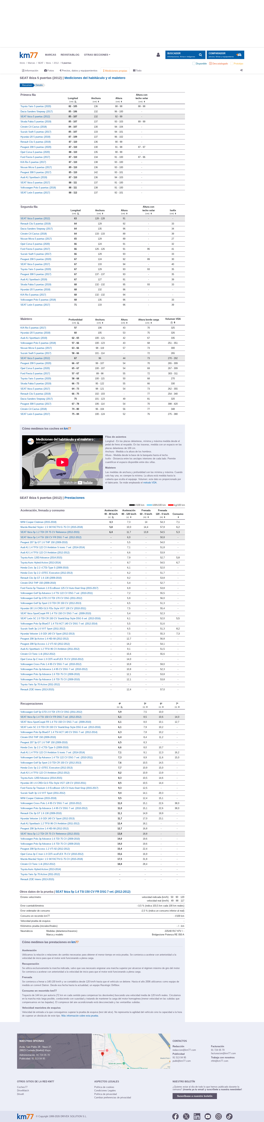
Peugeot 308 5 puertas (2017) (35, 172)
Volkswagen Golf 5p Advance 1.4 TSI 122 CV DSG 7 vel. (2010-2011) (56, 593)
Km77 (28, 54)
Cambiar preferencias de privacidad (112, 1097)
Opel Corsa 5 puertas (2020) (35, 152)
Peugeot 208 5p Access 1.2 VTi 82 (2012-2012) (45, 644)
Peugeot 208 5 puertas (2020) (35, 147)
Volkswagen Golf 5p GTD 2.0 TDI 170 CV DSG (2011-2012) (51, 598)
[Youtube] (208, 1116)
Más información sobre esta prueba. (80, 1015)
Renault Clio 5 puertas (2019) (35, 141)
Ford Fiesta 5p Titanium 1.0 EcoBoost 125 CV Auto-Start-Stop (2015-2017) (59, 588)
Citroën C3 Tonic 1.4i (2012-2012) (37, 654)
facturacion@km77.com (223, 1053)
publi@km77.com (182, 1061)
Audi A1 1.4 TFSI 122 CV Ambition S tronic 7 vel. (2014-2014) (52, 547)
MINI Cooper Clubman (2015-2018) (38, 522)
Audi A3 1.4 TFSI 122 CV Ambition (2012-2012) (45, 552)
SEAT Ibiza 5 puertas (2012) (35, 116)
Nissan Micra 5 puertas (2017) (36, 167)
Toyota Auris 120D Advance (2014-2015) (41, 557)
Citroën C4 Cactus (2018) (33, 126)
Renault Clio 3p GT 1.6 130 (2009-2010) (41, 578)
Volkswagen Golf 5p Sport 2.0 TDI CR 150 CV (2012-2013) (50, 603)
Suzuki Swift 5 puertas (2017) (35, 131)
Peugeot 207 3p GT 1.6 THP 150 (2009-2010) (44, 542)
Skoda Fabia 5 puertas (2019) (35, 121)
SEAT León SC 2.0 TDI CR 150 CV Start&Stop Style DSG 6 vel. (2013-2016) (60, 618)
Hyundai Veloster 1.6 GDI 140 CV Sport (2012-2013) (47, 633)
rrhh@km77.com (219, 1061)
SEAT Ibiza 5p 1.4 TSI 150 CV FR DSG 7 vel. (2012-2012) (50, 537)
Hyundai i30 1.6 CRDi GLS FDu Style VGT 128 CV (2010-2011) (53, 608)
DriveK (20, 1094)
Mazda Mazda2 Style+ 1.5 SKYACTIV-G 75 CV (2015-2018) (51, 527)
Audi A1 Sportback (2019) (33, 177)
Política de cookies (104, 1087)
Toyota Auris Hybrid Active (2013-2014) (40, 562)
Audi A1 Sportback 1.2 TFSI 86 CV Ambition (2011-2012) (49, 649)
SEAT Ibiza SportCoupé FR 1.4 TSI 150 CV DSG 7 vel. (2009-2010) (55, 613)
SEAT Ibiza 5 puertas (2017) (35, 182)
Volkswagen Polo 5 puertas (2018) (38, 187)
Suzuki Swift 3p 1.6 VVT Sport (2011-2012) (42, 628)
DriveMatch (23, 1090)
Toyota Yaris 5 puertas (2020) (35, 106)
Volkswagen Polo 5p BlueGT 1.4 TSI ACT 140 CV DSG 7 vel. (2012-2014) (58, 623)
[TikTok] (229, 1116)
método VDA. (150, 482)
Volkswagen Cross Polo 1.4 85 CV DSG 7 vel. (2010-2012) (50, 664)
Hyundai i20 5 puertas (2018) (35, 136)
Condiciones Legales (105, 1090)
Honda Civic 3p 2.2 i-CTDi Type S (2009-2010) (44, 567)
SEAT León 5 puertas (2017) (35, 192)
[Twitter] (186, 1116)
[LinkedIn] (197, 1116)
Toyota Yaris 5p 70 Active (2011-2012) (40, 684)
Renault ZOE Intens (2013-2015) (37, 689)
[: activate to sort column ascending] (169, 98)
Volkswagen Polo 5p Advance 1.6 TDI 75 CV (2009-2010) (50, 679)
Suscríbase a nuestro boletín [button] (194, 1096)
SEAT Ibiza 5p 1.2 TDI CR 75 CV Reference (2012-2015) (49, 532)
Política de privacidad (105, 1094)
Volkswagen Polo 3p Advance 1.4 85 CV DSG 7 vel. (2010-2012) (53, 669)
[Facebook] (175, 1116)
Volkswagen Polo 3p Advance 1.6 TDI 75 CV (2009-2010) (50, 674)
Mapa (47, 1050)
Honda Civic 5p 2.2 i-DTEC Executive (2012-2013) (46, 572)
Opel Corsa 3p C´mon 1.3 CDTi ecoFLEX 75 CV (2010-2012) (51, 659)
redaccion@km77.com (184, 1050)
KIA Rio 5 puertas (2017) (33, 162)
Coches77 (22, 1087)
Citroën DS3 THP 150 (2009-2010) (38, 583)
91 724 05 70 (43, 1055)
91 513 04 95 (38, 1058)
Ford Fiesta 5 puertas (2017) (35, 157)
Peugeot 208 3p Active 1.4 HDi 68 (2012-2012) (44, 638)
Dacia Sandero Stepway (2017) (36, 111)
